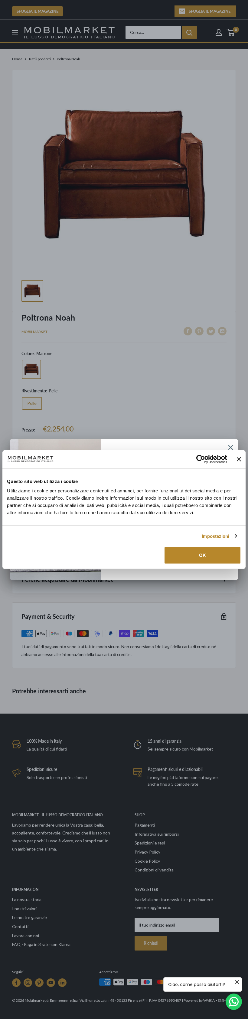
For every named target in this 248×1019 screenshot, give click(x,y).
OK (202, 555)
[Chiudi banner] (239, 459)
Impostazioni (215, 535)
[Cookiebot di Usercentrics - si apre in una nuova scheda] (200, 459)
